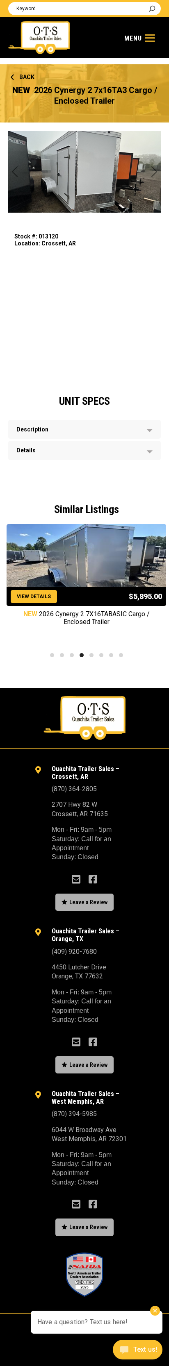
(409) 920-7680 (74, 951)
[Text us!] (137, 1350)
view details (34, 596)
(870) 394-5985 (74, 1114)
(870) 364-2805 (74, 789)
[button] (52, 655)
